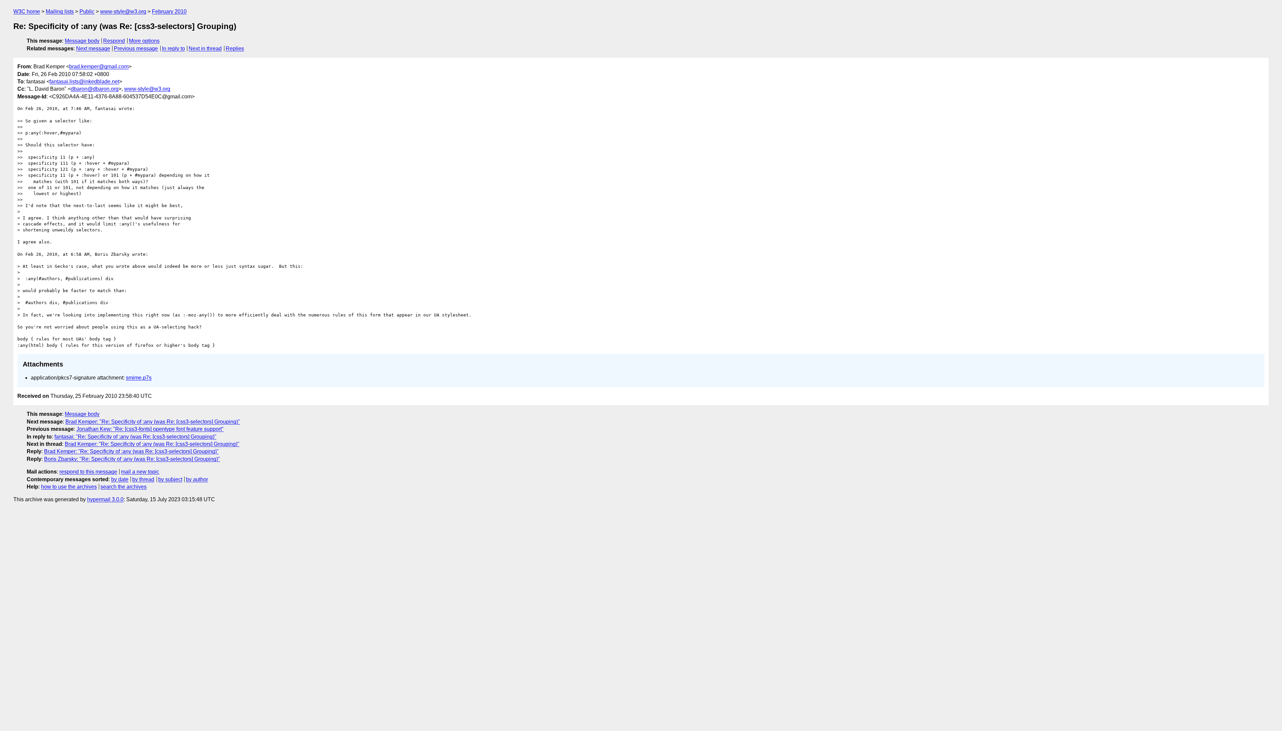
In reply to (173, 48)
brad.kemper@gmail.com (99, 66)
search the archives (123, 487)
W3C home (26, 11)
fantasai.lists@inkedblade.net (84, 81)
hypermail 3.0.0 (105, 499)
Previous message (136, 48)
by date (120, 479)
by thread (143, 479)
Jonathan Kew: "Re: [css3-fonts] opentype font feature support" (150, 429)
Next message (93, 48)
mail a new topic (140, 472)
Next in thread (205, 48)
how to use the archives (69, 487)
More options (144, 41)
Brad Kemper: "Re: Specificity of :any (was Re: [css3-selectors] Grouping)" (152, 422)
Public (86, 11)
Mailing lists (60, 11)
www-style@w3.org (123, 11)
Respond (114, 41)
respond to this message (88, 472)
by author (197, 479)
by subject (170, 479)
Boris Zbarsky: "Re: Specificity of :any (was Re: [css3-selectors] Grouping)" (132, 459)
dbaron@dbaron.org (95, 89)
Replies (235, 48)
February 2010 (169, 11)
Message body (82, 41)
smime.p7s (139, 378)
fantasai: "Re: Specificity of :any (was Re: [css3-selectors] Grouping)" (135, 437)
